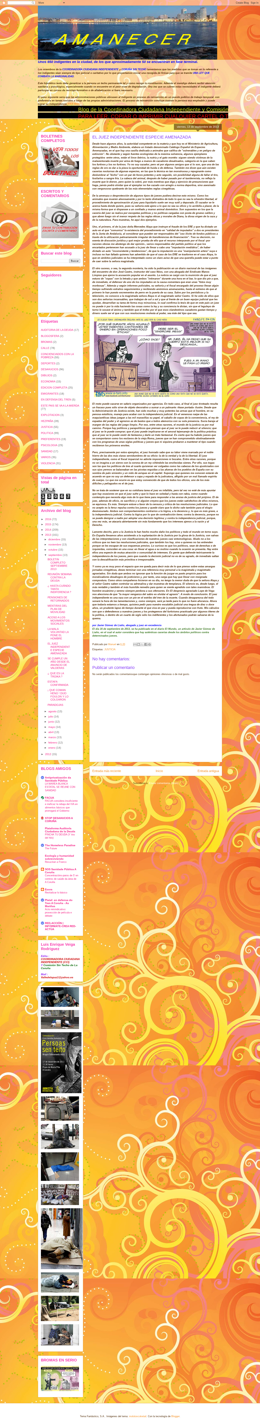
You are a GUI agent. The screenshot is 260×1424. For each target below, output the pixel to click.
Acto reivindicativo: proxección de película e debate (58, 912)
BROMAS (46, 341)
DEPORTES (48, 363)
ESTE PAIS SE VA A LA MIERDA (60, 405)
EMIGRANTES (49, 393)
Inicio (159, 771)
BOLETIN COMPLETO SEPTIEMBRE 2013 (57, 564)
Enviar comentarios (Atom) (164, 783)
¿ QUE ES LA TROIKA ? (56, 675)
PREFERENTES (50, 439)
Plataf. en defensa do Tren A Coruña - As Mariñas (59, 903)
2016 (48, 519)
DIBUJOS (46, 375)
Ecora (48, 889)
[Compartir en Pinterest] (149, 644)
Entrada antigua (208, 771)
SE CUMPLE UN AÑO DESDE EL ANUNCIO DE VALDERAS (59, 663)
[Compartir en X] (142, 644)
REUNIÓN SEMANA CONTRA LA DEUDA (59, 577)
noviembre (55, 544)
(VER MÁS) (73, 104)
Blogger (175, 1416)
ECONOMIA (48, 381)
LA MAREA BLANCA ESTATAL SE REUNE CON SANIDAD (60, 787)
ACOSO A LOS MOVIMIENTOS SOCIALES (58, 620)
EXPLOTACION (50, 414)
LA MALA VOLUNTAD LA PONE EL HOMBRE (58, 633)
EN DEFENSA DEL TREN (56, 399)
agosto (52, 711)
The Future (51, 848)
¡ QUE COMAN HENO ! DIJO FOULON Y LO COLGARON (58, 695)
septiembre (55, 554)
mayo (52, 726)
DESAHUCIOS (49, 369)
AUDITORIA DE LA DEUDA (57, 329)
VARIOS (46, 457)
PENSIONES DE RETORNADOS (58, 599)
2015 (48, 524)
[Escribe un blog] (138, 644)
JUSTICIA (110, 649)
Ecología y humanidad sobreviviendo (59, 857)
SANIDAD (47, 451)
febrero (53, 742)
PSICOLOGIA (49, 445)
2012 (48, 754)
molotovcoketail (137, 1416)
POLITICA (47, 433)
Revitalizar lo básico (56, 892)
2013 (48, 534)
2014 (48, 529)
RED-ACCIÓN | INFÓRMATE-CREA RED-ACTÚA (60, 926)
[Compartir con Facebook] (146, 644)
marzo (52, 737)
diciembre (54, 539)
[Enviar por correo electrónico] (135, 644)
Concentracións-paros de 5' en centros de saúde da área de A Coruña (61, 879)
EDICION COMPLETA (54, 387)
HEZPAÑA (47, 421)
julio (51, 716)
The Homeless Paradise (60, 845)
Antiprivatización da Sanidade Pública (58, 779)
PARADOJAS (55, 704)
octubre (53, 549)
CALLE (45, 347)
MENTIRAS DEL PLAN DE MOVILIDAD (57, 609)
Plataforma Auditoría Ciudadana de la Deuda (60, 830)
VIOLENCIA (48, 463)
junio (51, 721)
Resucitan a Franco (55, 861)
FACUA (49, 797)
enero (52, 747)
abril (51, 732)
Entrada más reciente (106, 771)
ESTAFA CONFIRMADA (58, 683)
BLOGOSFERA (50, 335)
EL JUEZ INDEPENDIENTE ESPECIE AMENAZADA (59, 648)
